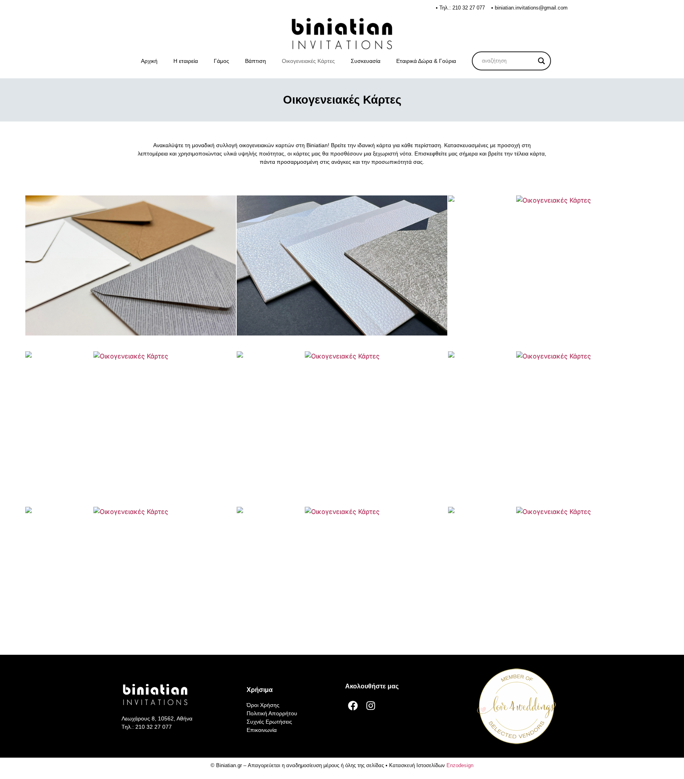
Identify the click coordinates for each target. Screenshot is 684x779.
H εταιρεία (185, 61)
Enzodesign (459, 765)
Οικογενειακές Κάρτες (308, 61)
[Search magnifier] (541, 60)
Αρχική (149, 61)
